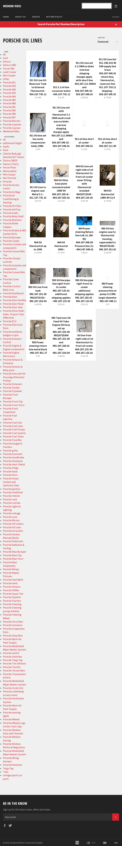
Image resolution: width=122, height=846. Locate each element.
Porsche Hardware (13, 461)
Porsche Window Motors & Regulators (14, 745)
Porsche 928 (9, 89)
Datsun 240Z (9, 65)
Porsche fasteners (12, 384)
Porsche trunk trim (13, 688)
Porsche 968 (9, 103)
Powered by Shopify (33, 843)
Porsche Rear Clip (12, 555)
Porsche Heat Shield (14, 464)
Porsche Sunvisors (12, 625)
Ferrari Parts (9, 167)
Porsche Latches (11, 503)
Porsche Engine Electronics (11, 354)
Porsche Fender (11, 387)
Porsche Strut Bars (13, 621)
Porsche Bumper (12, 237)
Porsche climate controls (11, 260)
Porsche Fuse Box (12, 440)
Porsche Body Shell (13, 216)
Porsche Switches (12, 656)
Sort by (101, 37)
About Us (20, 16)
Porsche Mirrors (11, 520)
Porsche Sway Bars (13, 635)
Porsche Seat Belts (13, 579)
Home (6, 16)
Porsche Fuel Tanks (13, 436)
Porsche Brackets (12, 220)
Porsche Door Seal (12, 307)
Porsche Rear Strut (13, 558)
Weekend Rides (12, 6)
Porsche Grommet (12, 454)
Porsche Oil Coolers (13, 523)
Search (36, 16)
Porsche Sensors (12, 586)
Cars (6, 52)
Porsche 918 (9, 86)
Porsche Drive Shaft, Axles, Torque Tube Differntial (13, 314)
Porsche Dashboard (13, 293)
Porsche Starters (12, 600)
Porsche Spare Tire (13, 593)
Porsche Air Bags (11, 192)
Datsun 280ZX (10, 160)
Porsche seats (10, 583)
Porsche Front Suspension (10, 410)
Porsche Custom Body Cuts (11, 288)
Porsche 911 (9, 82)
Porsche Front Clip (13, 401)
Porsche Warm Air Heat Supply (12, 641)
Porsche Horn (10, 475)
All (4, 54)
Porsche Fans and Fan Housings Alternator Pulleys (14, 377)
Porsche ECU (10, 321)
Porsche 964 (9, 96)
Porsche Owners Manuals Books (11, 536)
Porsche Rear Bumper (14, 551)
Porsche (7, 181)
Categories (9, 137)
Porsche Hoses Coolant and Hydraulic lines (11, 482)
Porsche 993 (9, 110)
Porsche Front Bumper (10, 396)
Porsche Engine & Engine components (13, 347)
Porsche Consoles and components (14, 246)
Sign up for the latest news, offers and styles (26, 809)
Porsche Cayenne (12, 124)
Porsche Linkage (11, 513)
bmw (5, 150)
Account (115, 17)
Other (6, 79)
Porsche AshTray (11, 209)
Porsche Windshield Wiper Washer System (14, 648)
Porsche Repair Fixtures (11, 574)
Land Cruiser (9, 72)
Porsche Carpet (11, 241)
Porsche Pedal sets (13, 541)
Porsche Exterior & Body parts (13, 368)
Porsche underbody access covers (13, 693)
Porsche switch (11, 653)
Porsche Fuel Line (12, 422)
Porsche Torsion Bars (14, 670)
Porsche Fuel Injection (10, 417)
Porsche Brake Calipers (10, 225)
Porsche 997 (9, 117)
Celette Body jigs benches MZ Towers (13, 155)
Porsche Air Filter (12, 206)
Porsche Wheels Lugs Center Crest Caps (14, 724)
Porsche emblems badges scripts (12, 333)
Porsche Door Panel (13, 303)
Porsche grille (10, 450)
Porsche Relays (11, 569)
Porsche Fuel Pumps (14, 429)
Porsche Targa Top (13, 660)
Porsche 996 (9, 114)
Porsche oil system (13, 530)
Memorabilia (9, 171)
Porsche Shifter (11, 590)
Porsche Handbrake (13, 457)
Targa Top (8, 768)
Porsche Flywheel (12, 391)
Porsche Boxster (11, 121)
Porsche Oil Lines (12, 527)
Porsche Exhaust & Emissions (13, 361)
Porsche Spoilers (12, 597)
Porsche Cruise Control (11, 281)
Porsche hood (10, 471)
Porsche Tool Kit (11, 667)
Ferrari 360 (8, 68)
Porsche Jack (10, 499)
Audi (5, 58)
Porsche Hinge (10, 468)
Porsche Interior (11, 495)
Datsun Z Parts (11, 164)
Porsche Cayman (11, 128)
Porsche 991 (9, 107)
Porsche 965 (9, 100)
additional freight (12, 143)
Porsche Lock (10, 517)
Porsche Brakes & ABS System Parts (14, 232)
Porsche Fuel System (14, 433)
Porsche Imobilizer (13, 492)
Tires (5, 772)
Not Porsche (9, 178)
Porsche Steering (12, 604)
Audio (6, 146)
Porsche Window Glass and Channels (13, 731)
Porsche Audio (10, 213)
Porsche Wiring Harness (11, 759)
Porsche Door (10, 296)
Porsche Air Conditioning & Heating (11, 199)
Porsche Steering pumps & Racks (12, 609)
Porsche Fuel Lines (13, 426)
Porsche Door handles (14, 300)
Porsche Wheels (11, 719)
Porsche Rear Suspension (10, 564)
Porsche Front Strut (13, 405)
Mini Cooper (9, 75)
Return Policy (54, 16)
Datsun (7, 61)
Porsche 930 (9, 93)
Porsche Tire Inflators (14, 663)
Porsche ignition (11, 489)
